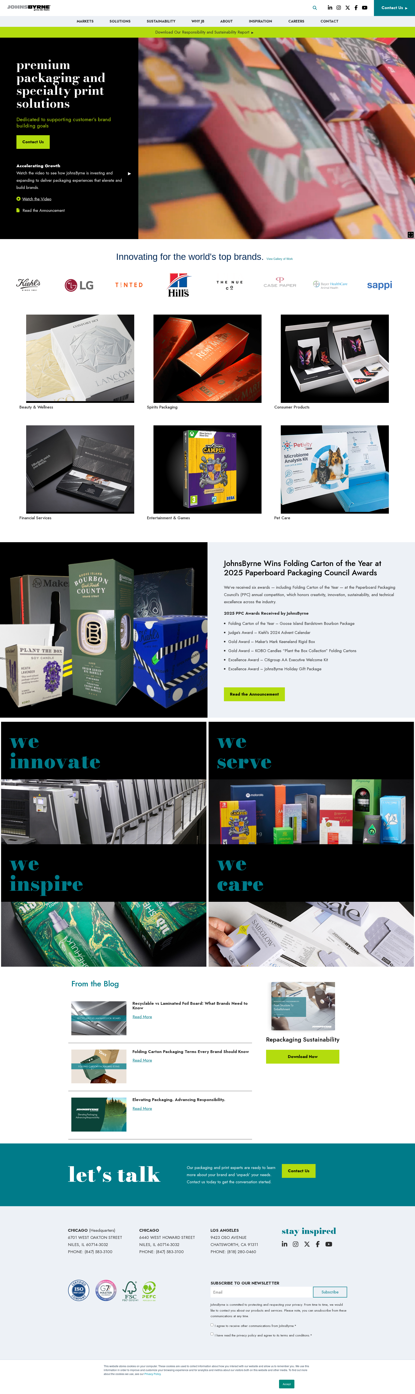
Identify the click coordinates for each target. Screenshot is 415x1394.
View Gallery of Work (280, 258)
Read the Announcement (43, 210)
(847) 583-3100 (98, 1252)
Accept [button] (287, 1384)
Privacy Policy (152, 1374)
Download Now (303, 1057)
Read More (142, 1017)
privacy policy (246, 1335)
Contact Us (392, 8)
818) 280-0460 (242, 1252)
